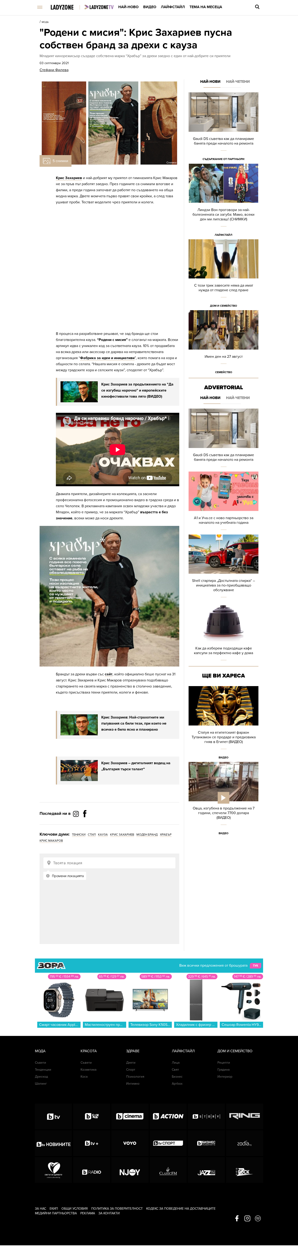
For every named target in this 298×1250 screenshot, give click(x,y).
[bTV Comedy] (91, 1116)
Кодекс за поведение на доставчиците (181, 1209)
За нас (40, 1209)
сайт (108, 674)
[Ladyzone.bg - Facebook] (84, 824)
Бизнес (177, 1077)
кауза (103, 835)
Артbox (177, 1084)
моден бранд (147, 835)
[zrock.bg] (244, 1170)
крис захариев (122, 835)
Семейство (223, 372)
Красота (89, 1051)
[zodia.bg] (244, 1143)
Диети (130, 1063)
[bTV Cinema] (129, 1116)
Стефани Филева (54, 70)
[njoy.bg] (129, 1170)
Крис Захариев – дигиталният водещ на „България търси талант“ (135, 766)
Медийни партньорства (56, 1213)
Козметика (88, 1070)
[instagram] (247, 1218)
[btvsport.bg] (168, 1143)
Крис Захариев (69, 178)
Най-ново (128, 7)
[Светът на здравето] (53, 1170)
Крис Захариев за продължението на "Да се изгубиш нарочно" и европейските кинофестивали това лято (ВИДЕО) (137, 390)
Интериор (224, 1077)
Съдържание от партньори (223, 159)
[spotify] (258, 1218)
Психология (135, 1077)
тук (255, 966)
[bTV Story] (206, 1116)
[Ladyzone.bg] (67, 7)
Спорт (130, 1070)
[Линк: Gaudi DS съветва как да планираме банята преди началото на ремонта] (223, 127)
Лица (175, 1063)
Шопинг (41, 1084)
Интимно (132, 1084)
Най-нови (210, 81)
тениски (78, 835)
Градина (223, 1070)
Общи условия (74, 1209)
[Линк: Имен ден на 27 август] (223, 343)
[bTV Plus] (91, 1143)
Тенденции (43, 1070)
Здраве (132, 1051)
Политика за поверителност (117, 1209)
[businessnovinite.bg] (206, 1143)
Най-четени (238, 81)
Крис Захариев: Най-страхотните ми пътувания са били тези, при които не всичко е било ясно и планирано (133, 723)
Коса (84, 1077)
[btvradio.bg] (91, 1170)
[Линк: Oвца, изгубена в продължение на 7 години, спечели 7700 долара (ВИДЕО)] (223, 800)
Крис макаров (51, 841)
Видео (149, 7)
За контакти (109, 1213)
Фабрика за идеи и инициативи (107, 358)
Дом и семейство (223, 305)
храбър (166, 835)
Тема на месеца (206, 7)
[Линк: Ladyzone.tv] (99, 7)
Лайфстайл (173, 7)
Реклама (87, 1213)
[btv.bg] (53, 1116)
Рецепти (223, 1063)
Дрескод (41, 1077)
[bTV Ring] (244, 1116)
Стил (92, 835)
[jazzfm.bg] (206, 1170)
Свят (175, 1070)
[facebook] (237, 1218)
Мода (45, 22)
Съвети (40, 1063)
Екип (54, 1209)
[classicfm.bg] (168, 1170)
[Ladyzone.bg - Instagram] (76, 813)
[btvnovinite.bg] (53, 1143)
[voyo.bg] (129, 1143)
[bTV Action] (168, 1116)
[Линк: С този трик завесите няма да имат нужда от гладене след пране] (223, 274)
